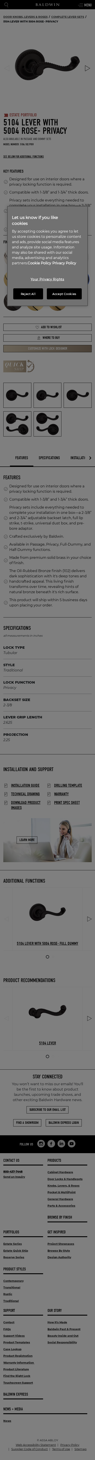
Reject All (28, 294)
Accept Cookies (64, 294)
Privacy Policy (64, 263)
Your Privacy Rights (47, 279)
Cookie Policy (39, 263)
